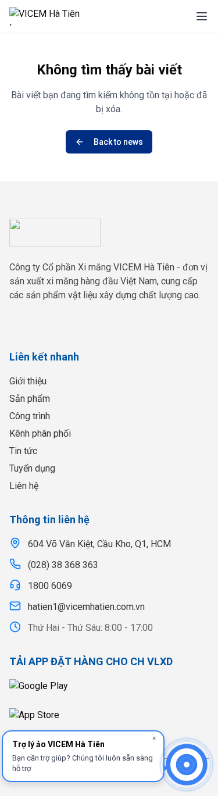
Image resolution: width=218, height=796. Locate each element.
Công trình (29, 416)
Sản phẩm (29, 398)
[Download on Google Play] (109, 690)
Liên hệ (23, 485)
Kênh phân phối (40, 433)
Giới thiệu (28, 381)
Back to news (118, 142)
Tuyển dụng (32, 468)
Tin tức (23, 450)
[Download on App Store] (109, 719)
